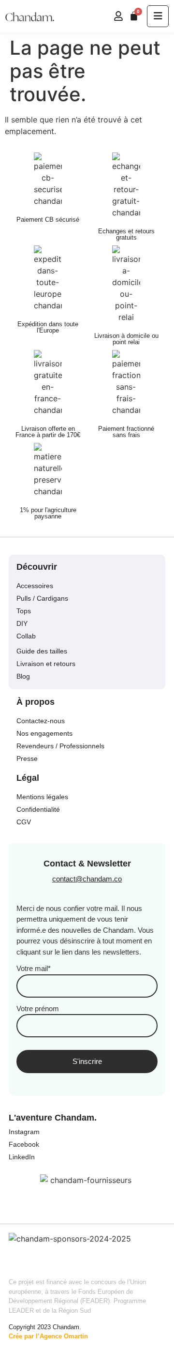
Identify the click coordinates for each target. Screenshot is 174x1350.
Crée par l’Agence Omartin (48, 1336)
